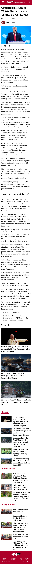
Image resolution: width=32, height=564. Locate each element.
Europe (23, 315)
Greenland (7, 318)
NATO (19, 318)
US (27, 318)
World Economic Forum (13, 321)
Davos (5, 313)
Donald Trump (9, 315)
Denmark (16, 313)
